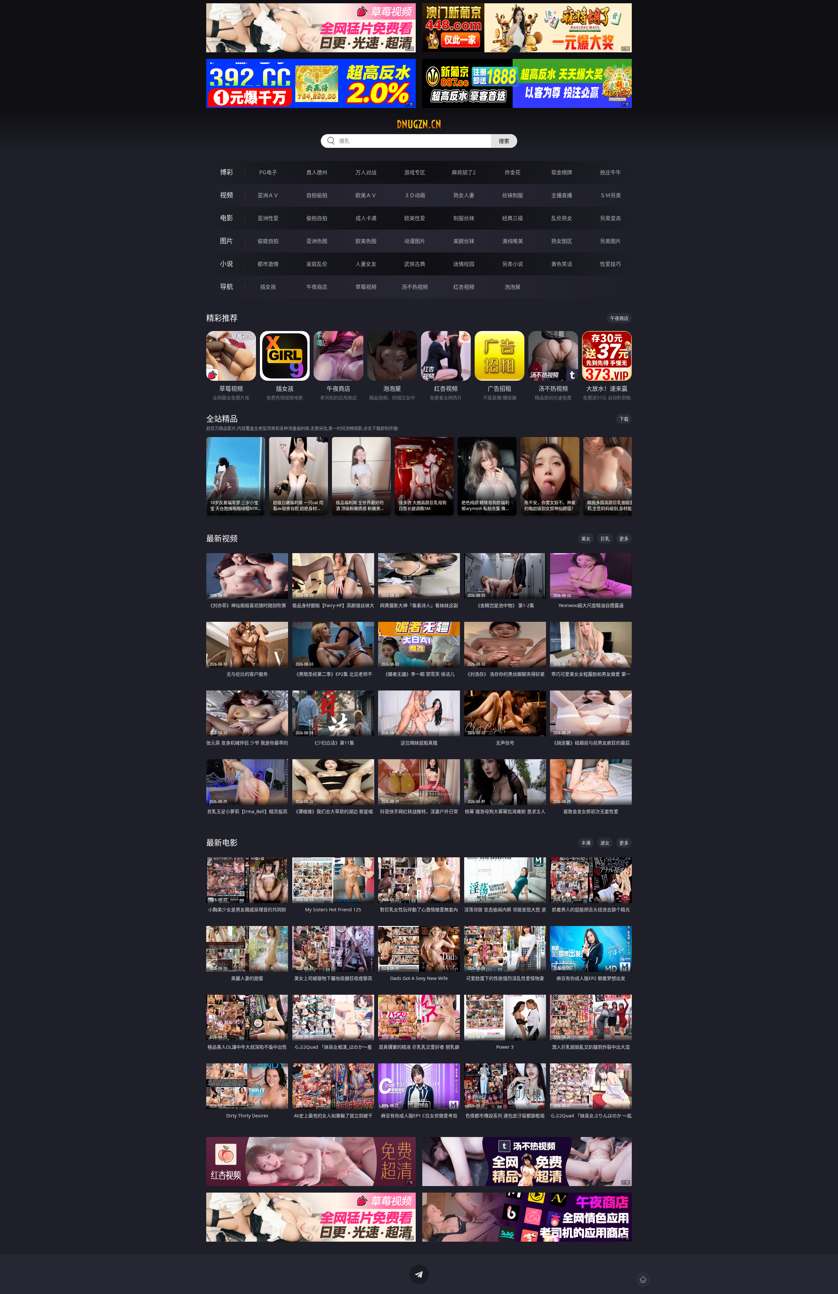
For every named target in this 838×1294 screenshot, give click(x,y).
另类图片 (610, 241)
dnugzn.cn (419, 124)
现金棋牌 (561, 172)
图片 (226, 240)
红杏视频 (463, 286)
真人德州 (316, 172)
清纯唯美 (512, 241)
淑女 (605, 843)
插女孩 (268, 286)
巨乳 (605, 538)
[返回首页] (643, 1279)
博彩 (226, 172)
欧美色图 (365, 241)
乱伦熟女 (561, 218)
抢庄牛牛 (610, 172)
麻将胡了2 (464, 172)
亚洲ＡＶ (268, 195)
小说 (226, 263)
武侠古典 (414, 264)
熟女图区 (561, 241)
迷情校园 (463, 264)
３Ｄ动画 (414, 195)
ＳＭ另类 (610, 195)
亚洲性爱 (268, 218)
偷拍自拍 (316, 218)
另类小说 (512, 264)
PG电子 (268, 172)
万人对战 (365, 172)
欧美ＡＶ (365, 195)
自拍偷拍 (316, 195)
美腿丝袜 (463, 241)
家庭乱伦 (316, 264)
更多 (623, 538)
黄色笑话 (561, 264)
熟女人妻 (463, 195)
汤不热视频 (415, 286)
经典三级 (512, 218)
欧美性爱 (414, 218)
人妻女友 (365, 264)
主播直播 (561, 195)
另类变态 (610, 218)
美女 (586, 538)
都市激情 (268, 264)
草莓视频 (365, 286)
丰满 (586, 843)
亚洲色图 (316, 241)
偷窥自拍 (268, 241)
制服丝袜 (463, 218)
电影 (226, 218)
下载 (623, 419)
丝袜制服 (512, 195)
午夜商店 (316, 286)
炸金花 (512, 172)
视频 (226, 195)
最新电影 (222, 842)
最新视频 (222, 538)
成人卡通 (365, 218)
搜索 (504, 141)
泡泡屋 (512, 286)
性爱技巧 (610, 264)
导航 (226, 286)
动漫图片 (414, 241)
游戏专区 (414, 172)
